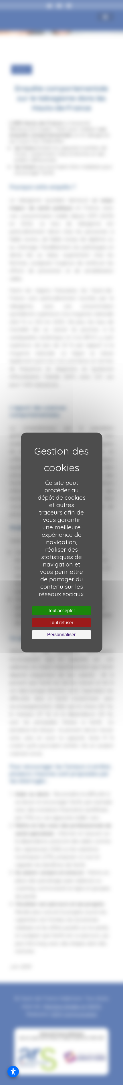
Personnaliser (61, 634)
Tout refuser (61, 622)
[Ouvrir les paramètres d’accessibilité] (13, 1071)
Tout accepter (61, 610)
